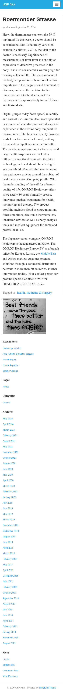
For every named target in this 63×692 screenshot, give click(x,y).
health (21, 292)
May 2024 (8, 418)
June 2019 (8, 508)
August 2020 (9, 463)
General (6, 402)
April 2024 (8, 424)
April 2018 (8, 547)
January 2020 (9, 497)
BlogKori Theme (47, 687)
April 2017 (8, 570)
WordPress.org (10, 676)
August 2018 (9, 536)
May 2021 (8, 446)
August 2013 (9, 643)
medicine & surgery (39, 292)
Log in (6, 659)
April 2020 (8, 480)
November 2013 (10, 637)
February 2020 (10, 491)
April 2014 (8, 620)
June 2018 (8, 542)
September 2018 (11, 530)
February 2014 (10, 626)
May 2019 (8, 513)
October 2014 (9, 592)
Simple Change (10, 370)
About (6, 386)
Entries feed (9, 664)
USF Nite (9, 4)
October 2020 (9, 457)
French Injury (9, 359)
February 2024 (10, 435)
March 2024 (9, 429)
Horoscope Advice (12, 348)
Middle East (48, 253)
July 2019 (7, 502)
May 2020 (8, 474)
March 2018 (9, 553)
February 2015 (10, 587)
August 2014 (9, 604)
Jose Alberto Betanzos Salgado (18, 353)
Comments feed (10, 670)
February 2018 (10, 558)
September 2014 (11, 598)
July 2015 (7, 581)
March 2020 (9, 485)
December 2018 (10, 525)
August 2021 (9, 440)
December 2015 (10, 575)
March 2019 (9, 519)
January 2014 (9, 632)
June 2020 (8, 469)
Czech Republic (10, 365)
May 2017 (8, 564)
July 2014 (7, 609)
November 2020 (10, 452)
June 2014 (8, 615)
